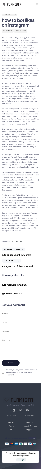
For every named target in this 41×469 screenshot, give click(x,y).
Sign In (11, 426)
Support (29, 430)
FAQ (11, 430)
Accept (21, 460)
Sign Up (11, 422)
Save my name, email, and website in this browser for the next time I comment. (21, 372)
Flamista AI (7, 31)
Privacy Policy (29, 422)
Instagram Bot (9, 15)
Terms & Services (29, 426)
